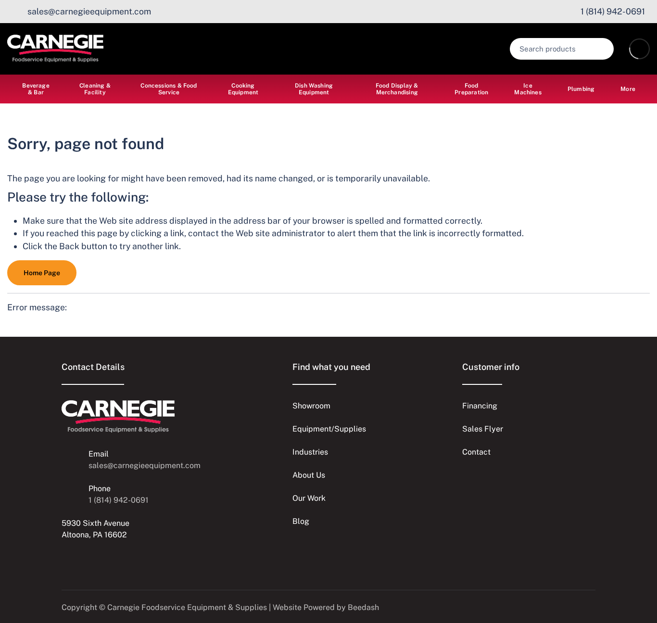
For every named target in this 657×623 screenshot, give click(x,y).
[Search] (600, 49)
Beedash (363, 607)
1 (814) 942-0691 (118, 500)
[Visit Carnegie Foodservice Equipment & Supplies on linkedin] (66, 557)
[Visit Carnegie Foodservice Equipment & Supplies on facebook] (106, 557)
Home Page (42, 273)
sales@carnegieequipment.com (144, 465)
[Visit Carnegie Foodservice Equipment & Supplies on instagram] (86, 557)
